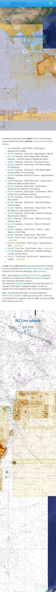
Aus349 (10, 229)
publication (19, 283)
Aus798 (10, 196)
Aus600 (10, 175)
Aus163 (10, 153)
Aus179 (10, 224)
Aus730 (10, 156)
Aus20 (10, 218)
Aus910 (10, 256)
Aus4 (9, 148)
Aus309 (10, 213)
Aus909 (10, 248)
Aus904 (10, 237)
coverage (41, 271)
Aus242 (10, 207)
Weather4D (7, 295)
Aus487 (10, 234)
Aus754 (10, 251)
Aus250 (10, 191)
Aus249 (10, 186)
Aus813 (10, 169)
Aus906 (10, 242)
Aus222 (10, 202)
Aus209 (10, 164)
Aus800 (10, 161)
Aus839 (10, 180)
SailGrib (18, 295)
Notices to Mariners (32, 275)
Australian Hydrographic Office (36, 268)
